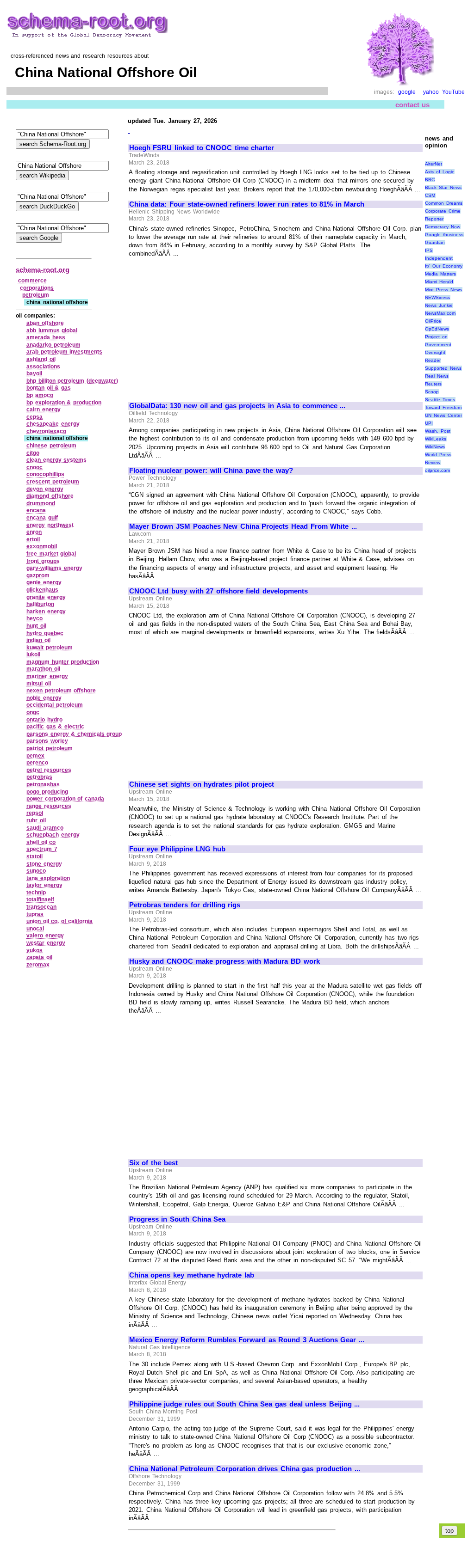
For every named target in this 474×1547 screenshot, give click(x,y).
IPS (429, 250)
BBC (430, 179)
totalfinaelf (40, 899)
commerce (32, 280)
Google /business (444, 234)
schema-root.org (42, 270)
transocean (41, 907)
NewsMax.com (440, 313)
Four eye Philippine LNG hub (177, 849)
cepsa (34, 417)
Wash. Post (437, 431)
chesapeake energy (53, 424)
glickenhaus (42, 590)
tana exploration (48, 878)
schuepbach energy (53, 835)
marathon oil (43, 669)
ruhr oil (36, 820)
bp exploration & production (63, 402)
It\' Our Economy (443, 266)
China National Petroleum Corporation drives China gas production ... (244, 1469)
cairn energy (43, 409)
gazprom (38, 575)
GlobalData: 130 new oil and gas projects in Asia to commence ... (237, 406)
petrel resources (48, 770)
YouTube (453, 92)
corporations (37, 288)
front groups (43, 561)
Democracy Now (442, 226)
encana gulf (42, 517)
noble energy (44, 698)
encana (36, 510)
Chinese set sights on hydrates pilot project (201, 784)
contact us (412, 105)
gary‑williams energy (54, 568)
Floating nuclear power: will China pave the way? (211, 470)
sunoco (36, 871)
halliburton (40, 604)
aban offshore (45, 323)
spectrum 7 (41, 849)
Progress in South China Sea (177, 1219)
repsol (34, 813)
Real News (437, 376)
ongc (32, 712)
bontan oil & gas (48, 388)
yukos (34, 950)
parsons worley (47, 741)
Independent (439, 258)
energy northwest (50, 525)
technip (36, 892)
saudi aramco (44, 828)
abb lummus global (51, 330)
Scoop (432, 391)
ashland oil (41, 359)
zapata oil (39, 957)
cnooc (34, 467)
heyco (34, 618)
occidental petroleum (54, 705)
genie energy (44, 582)
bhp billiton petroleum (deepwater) (72, 381)
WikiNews (435, 446)
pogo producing (47, 792)
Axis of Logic (439, 171)
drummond (40, 503)
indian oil (38, 640)
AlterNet (433, 163)
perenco (37, 762)
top (449, 1530)
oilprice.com (437, 470)
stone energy (44, 864)
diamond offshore (50, 496)
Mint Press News (443, 289)
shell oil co (41, 842)
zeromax (38, 964)
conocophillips (45, 474)
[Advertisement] (207, 326)
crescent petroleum (52, 481)
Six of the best (153, 1163)
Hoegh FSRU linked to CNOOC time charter (201, 148)
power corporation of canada (65, 798)
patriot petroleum (49, 748)
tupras (35, 914)
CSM (430, 195)
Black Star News (443, 187)
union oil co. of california (59, 921)
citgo (32, 453)
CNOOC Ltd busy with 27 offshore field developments (218, 591)
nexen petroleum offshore (61, 690)
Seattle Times (440, 399)
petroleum (35, 295)
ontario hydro (44, 719)
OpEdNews (437, 328)
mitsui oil (38, 683)
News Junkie (439, 305)
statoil (34, 856)
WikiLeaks (435, 438)
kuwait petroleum (49, 647)
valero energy (45, 935)
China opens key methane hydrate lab (191, 1275)
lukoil (33, 654)
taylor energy (44, 885)
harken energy (46, 611)
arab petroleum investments (64, 352)
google (407, 92)
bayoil (34, 373)
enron (34, 532)
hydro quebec (44, 633)
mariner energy (47, 676)
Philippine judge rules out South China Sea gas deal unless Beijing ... (244, 1404)
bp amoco (39, 395)
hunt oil (36, 626)
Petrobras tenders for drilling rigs (184, 905)
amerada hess (45, 337)
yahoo (431, 92)
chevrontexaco (46, 431)
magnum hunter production (62, 662)
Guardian (435, 242)
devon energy (44, 489)
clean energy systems (56, 460)
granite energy (46, 597)
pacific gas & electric (55, 726)
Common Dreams (443, 203)
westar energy (45, 943)
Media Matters (440, 273)
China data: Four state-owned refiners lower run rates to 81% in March (247, 204)
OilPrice (433, 321)
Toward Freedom (443, 407)
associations (43, 366)
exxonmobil (41, 546)
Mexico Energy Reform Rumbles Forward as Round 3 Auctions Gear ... (246, 1340)
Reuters (433, 383)
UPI (429, 423)
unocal (35, 928)
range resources (48, 806)
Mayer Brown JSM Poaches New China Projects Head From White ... (243, 526)
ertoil (33, 539)
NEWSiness (437, 297)
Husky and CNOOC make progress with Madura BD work (224, 961)
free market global (51, 553)
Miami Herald (439, 281)
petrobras (39, 777)
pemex (35, 755)
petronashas (43, 784)
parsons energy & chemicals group (74, 734)
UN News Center (443, 415)
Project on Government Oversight (438, 344)
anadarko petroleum (53, 345)
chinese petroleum (51, 445)
